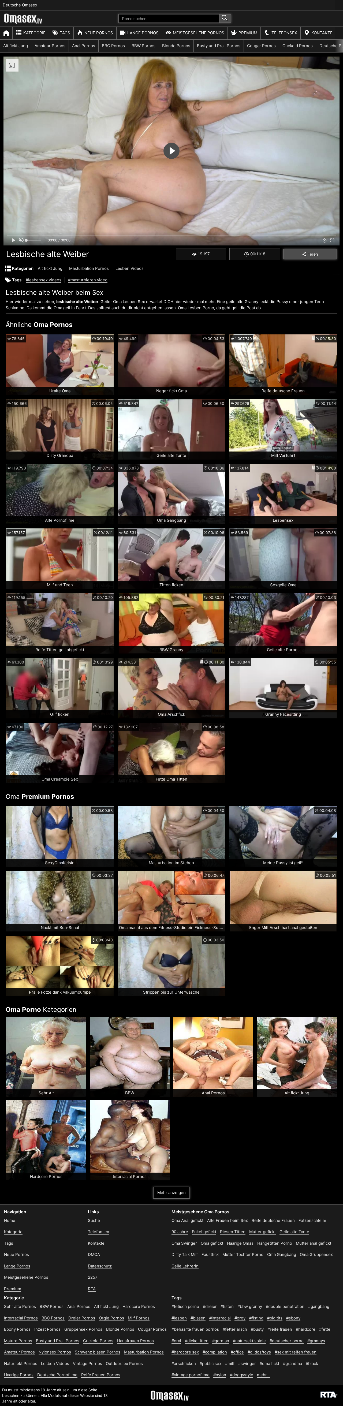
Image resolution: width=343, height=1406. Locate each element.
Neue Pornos (98, 32)
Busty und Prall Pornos (218, 45)
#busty (257, 1329)
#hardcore (305, 1329)
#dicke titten (196, 1340)
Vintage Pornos (87, 1363)
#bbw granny (249, 1306)
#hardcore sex (185, 1352)
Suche (94, 1220)
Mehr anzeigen (171, 1192)
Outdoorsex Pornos (124, 1363)
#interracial (220, 1318)
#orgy (239, 1318)
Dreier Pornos (81, 1318)
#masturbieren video (87, 279)
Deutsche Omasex (20, 5)
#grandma (292, 1363)
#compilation (215, 1352)
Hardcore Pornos (138, 1306)
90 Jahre (180, 1231)
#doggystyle (241, 1374)
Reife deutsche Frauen (273, 1220)
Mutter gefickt (262, 1231)
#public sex (210, 1363)
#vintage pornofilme (191, 1374)
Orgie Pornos (111, 1318)
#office (237, 1352)
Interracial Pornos (21, 1318)
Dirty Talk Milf (185, 1254)
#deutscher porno (287, 1340)
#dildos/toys (259, 1352)
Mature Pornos (18, 1340)
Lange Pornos (143, 32)
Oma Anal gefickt (187, 1220)
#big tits (274, 1318)
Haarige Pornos (18, 1374)
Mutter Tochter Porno (242, 1254)
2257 (93, 1277)
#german (220, 1340)
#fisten (227, 1306)
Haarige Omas (240, 1243)
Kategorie (34, 32)
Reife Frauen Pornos (100, 1374)
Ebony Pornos (17, 1329)
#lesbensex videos (43, 279)
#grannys (316, 1340)
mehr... (263, 1374)
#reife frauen (279, 1329)
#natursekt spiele (249, 1340)
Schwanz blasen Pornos (97, 1352)
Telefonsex (284, 32)
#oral (176, 1340)
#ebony (293, 1318)
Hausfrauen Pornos (135, 1340)
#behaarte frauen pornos (195, 1329)
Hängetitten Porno (274, 1243)
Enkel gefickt (204, 1231)
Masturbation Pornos (89, 268)
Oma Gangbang (281, 1254)
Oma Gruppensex (316, 1254)
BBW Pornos (143, 45)
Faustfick (210, 1254)
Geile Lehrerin (185, 1266)
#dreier (210, 1306)
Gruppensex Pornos (83, 1329)
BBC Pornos (113, 45)
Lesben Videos (129, 268)
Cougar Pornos (261, 45)
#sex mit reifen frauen (295, 1352)
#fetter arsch (235, 1329)
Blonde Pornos (176, 45)
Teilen (313, 254)
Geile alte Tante (294, 1231)
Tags (65, 32)
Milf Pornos (139, 1318)
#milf (229, 1363)
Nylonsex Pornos (55, 1352)
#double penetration (285, 1306)
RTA (92, 1288)
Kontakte (322, 32)
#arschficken (184, 1363)
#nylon (219, 1374)
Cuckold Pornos (297, 45)
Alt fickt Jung (15, 45)
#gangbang (318, 1306)
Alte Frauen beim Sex (227, 1220)
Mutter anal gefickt (313, 1243)
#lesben (179, 1318)
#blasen (198, 1318)
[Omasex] (23, 22)
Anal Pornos (83, 45)
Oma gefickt (212, 1243)
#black (312, 1363)
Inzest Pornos (47, 1329)
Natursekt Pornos (20, 1363)
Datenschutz (100, 1266)
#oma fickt (269, 1363)
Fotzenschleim (312, 1220)
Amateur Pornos (50, 45)
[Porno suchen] (225, 18)
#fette (324, 1329)
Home (9, 1220)
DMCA (94, 1254)
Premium (247, 32)
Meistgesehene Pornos (198, 32)
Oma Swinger (184, 1243)
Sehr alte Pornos (20, 1306)
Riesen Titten (232, 1231)
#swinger (247, 1363)
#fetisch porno (185, 1306)
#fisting (256, 1318)
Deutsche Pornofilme (57, 1374)
